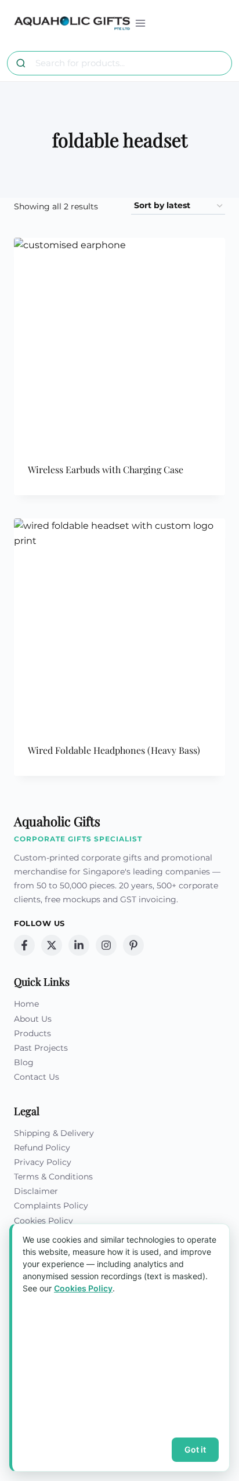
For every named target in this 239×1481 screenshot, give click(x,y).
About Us (33, 1019)
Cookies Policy (43, 1220)
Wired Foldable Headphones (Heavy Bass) (114, 750)
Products (32, 1033)
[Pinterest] (133, 945)
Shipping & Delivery (54, 1133)
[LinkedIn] (78, 945)
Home (26, 1004)
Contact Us (36, 1077)
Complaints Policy (51, 1205)
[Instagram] (106, 945)
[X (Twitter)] (51, 945)
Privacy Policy (42, 1162)
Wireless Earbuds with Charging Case (105, 469)
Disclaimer (36, 1191)
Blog (24, 1062)
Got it (195, 1449)
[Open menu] (140, 23)
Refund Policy (42, 1147)
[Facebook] (24, 945)
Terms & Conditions (53, 1176)
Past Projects (41, 1048)
